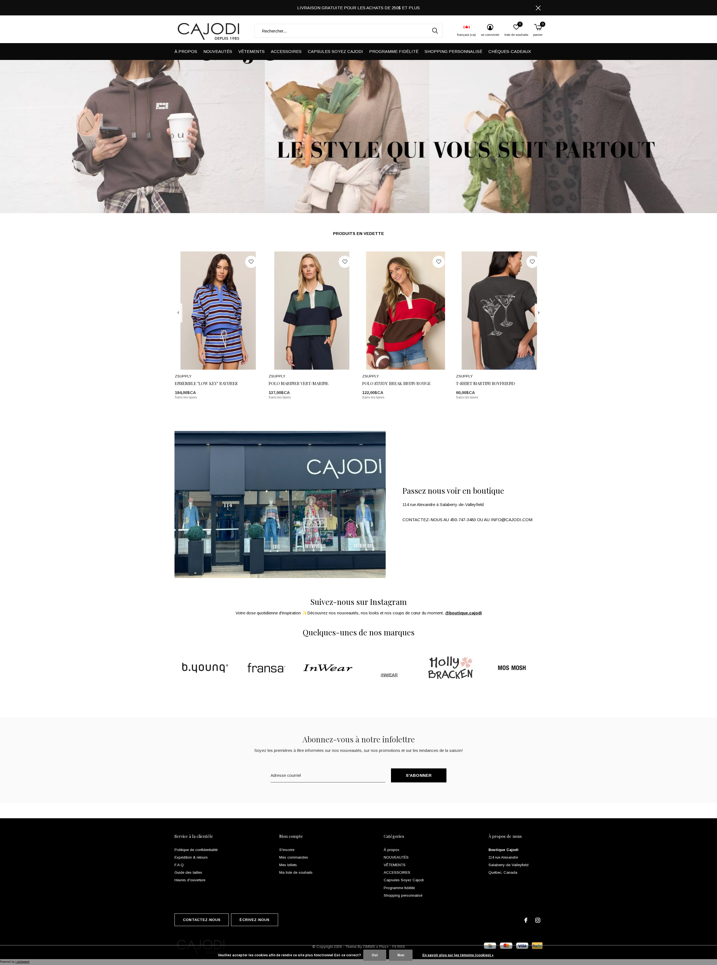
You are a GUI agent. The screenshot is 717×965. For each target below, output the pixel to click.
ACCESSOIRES (286, 51)
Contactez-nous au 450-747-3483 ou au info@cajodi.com (467, 519)
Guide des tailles (188, 872)
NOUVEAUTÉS (217, 51)
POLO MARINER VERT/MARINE (299, 383)
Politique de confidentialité (196, 850)
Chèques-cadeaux (509, 51)
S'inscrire (286, 850)
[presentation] (178, 313)
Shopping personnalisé (453, 51)
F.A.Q (179, 865)
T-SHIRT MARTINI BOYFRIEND (485, 383)
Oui (375, 955)
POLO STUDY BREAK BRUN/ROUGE (396, 383)
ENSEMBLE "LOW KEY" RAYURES (206, 383)
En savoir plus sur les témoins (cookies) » (457, 955)
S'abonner (419, 775)
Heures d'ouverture (189, 880)
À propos (185, 51)
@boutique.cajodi (463, 612)
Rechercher (435, 31)
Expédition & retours (191, 857)
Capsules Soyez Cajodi (335, 51)
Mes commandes (293, 857)
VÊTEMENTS (251, 51)
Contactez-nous (201, 920)
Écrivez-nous (254, 920)
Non (400, 955)
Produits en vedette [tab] (358, 233)
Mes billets (288, 865)
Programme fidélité (393, 51)
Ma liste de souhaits (296, 872)
